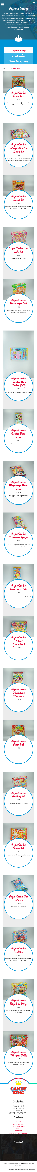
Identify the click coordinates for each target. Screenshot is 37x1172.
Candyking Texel (20, 1163)
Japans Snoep (18, 1124)
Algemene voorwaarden (18, 1133)
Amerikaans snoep (18, 61)
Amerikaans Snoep (18, 1126)
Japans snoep (18, 50)
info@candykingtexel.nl (19, 1113)
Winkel (18, 1129)
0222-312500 (19, 1111)
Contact (18, 1131)
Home (5, 68)
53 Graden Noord (29, 1170)
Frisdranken (18, 55)
